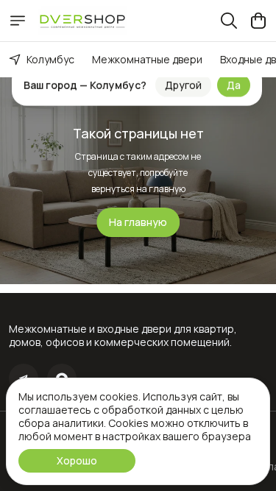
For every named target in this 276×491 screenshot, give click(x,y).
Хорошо (77, 460)
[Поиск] (229, 20)
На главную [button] (138, 222)
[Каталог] (17, 20)
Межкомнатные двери (147, 59)
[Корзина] (258, 20)
